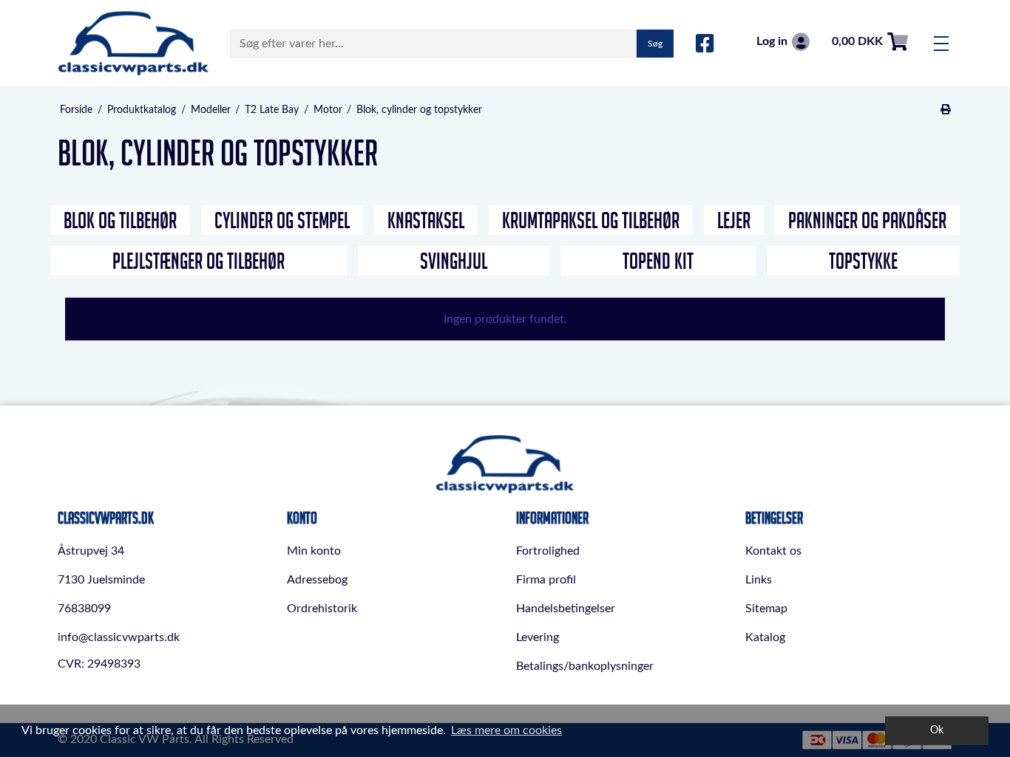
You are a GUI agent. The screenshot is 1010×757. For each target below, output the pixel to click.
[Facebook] (705, 44)
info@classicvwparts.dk (119, 637)
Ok (936, 730)
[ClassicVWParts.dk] (133, 43)
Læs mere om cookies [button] (506, 730)
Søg (655, 43)
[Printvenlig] (946, 110)
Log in (771, 41)
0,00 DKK (857, 41)
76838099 (84, 608)
